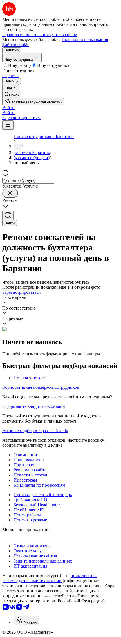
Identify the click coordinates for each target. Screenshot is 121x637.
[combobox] (28, 181)
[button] (8, 107)
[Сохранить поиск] (8, 215)
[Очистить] (10, 193)
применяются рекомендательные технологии (49, 578)
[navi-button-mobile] (8, 125)
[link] (11, 94)
